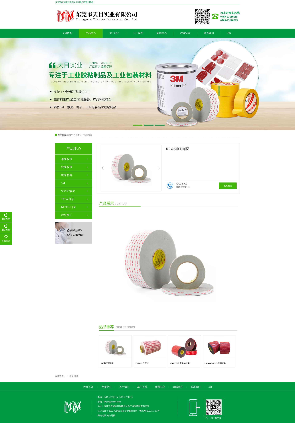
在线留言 (185, 33)
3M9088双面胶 (142, 363)
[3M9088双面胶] (150, 347)
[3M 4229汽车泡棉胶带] (184, 347)
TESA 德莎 (67, 199)
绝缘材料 (66, 175)
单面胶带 (66, 159)
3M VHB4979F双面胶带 (215, 363)
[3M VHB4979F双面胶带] (219, 347)
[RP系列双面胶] (115, 347)
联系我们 (209, 33)
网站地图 (102, 415)
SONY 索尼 (68, 191)
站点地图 (111, 415)
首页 (69, 135)
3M (63, 183)
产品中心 (91, 33)
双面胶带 (88, 135)
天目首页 (67, 33)
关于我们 (114, 33)
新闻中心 (162, 33)
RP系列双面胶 (107, 363)
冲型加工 (66, 215)
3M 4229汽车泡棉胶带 (180, 363)
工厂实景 (138, 33)
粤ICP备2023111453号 (149, 411)
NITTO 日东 (68, 207)
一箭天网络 (72, 376)
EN (229, 33)
